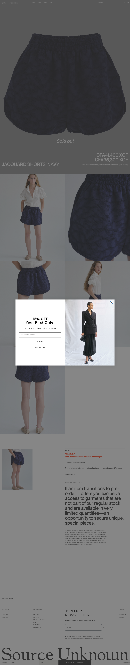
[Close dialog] (111, 302)
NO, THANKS (40, 347)
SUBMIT (40, 342)
